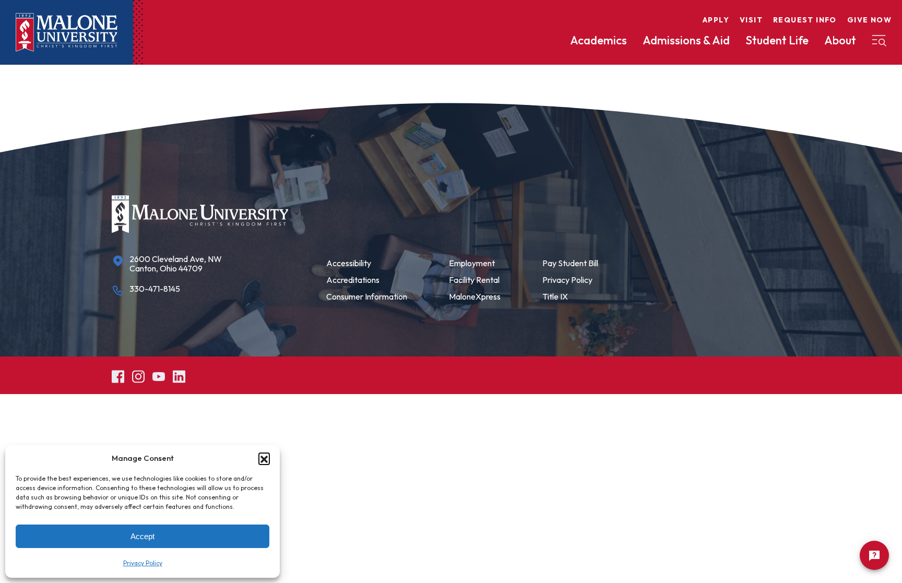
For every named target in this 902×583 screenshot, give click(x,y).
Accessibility (348, 263)
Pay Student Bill (570, 263)
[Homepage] (66, 32)
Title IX (555, 296)
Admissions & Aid (686, 40)
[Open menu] (879, 40)
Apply (716, 20)
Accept (142, 536)
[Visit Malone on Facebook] (118, 375)
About (840, 40)
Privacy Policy (142, 563)
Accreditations (352, 280)
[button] (264, 458)
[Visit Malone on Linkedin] (179, 375)
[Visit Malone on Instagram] (138, 375)
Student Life (777, 40)
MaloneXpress (475, 296)
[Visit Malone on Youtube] (158, 375)
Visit (751, 20)
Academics (598, 40)
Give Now (869, 20)
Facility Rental (474, 280)
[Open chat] (874, 555)
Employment (472, 263)
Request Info (805, 20)
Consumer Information (366, 296)
